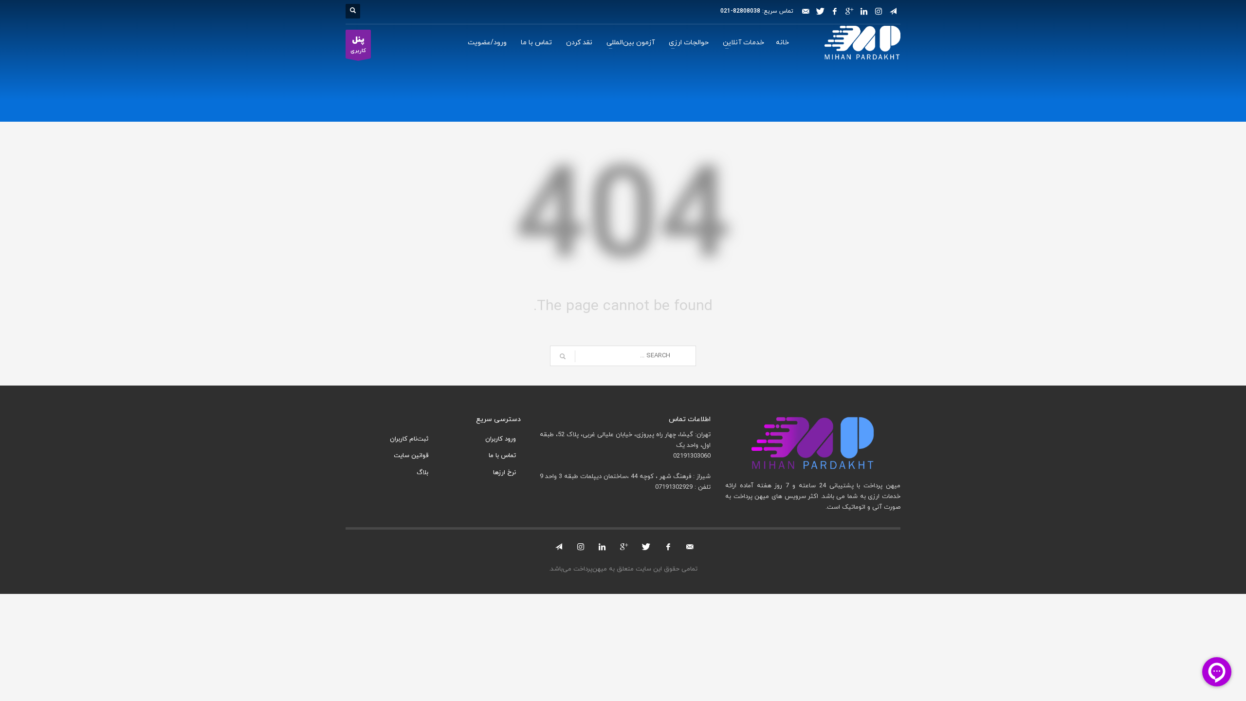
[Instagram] (878, 11)
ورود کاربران (500, 439)
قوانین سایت (411, 455)
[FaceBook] (834, 11)
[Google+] (849, 11)
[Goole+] (624, 546)
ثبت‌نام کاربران (409, 439)
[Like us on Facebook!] (668, 546)
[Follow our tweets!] (646, 546)
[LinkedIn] (864, 11)
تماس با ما (502, 455)
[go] (562, 356)
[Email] (805, 11)
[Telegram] (893, 11)
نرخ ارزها (504, 472)
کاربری (358, 44)
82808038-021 (740, 11)
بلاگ (422, 472)
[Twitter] (820, 11)
